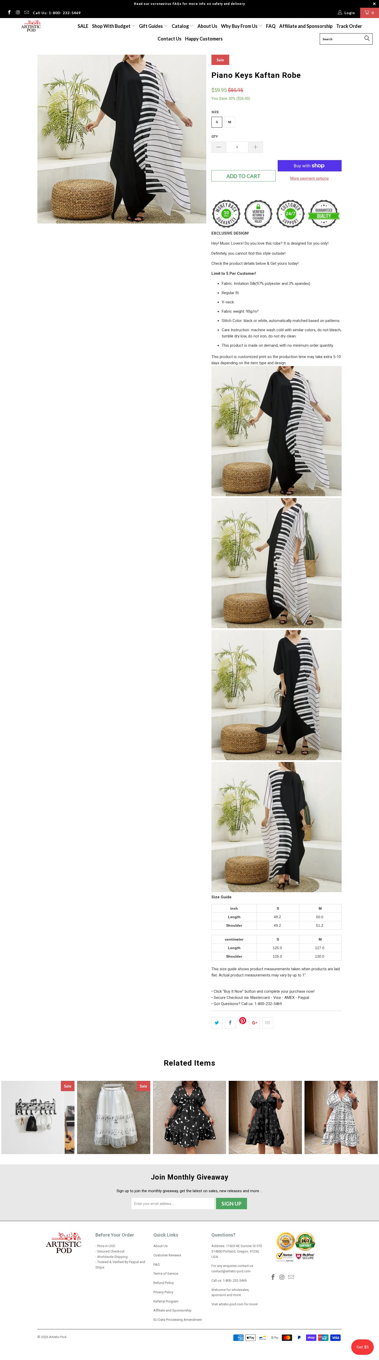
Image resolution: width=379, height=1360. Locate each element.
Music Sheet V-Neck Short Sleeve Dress (341, 1117)
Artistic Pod (57, 1337)
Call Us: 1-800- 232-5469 (57, 13)
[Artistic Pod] (30, 26)
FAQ (271, 26)
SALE (83, 26)
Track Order (349, 26)
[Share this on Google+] (254, 1023)
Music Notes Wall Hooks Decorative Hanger (38, 1117)
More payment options (309, 178)
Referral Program (165, 1301)
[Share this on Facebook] (230, 1023)
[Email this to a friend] (267, 1023)
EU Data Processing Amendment (177, 1320)
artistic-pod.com (230, 1304)
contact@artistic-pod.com (231, 1271)
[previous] (46, 139)
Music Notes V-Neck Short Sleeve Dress (189, 1117)
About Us (207, 26)
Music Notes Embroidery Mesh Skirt (113, 1117)
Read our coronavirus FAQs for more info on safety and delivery (189, 4)
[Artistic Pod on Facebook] (9, 13)
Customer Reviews (167, 1255)
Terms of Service (165, 1273)
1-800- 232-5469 (234, 1280)
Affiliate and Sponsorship (306, 26)
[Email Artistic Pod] (26, 13)
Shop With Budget (111, 26)
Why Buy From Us (239, 26)
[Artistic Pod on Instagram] (17, 13)
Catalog (180, 26)
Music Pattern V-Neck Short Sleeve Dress (265, 1117)
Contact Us (170, 39)
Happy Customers (204, 39)
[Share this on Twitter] (217, 1023)
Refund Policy (163, 1283)
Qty (214, 136)
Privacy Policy (163, 1292)
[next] (197, 139)
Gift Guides (151, 26)
